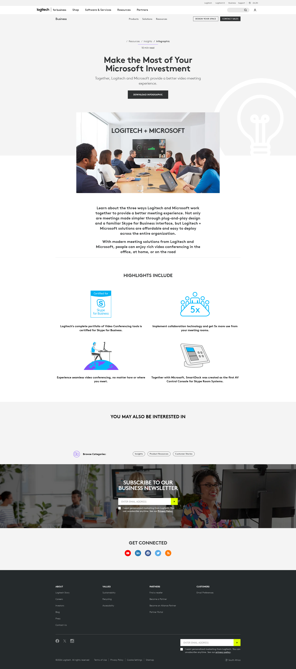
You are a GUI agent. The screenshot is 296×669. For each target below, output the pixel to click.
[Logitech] (53, 9)
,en (255, 3)
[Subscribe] (174, 501)
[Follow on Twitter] (65, 641)
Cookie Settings (134, 660)
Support (241, 3)
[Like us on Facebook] (57, 641)
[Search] (238, 10)
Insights (148, 41)
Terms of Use (100, 660)
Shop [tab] (75, 10)
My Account (255, 10)
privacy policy (223, 652)
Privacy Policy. (165, 511)
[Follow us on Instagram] (72, 641)
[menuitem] (134, 18)
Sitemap (150, 660)
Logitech (208, 3)
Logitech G (220, 3)
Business (232, 3)
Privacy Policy (116, 660)
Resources (134, 41)
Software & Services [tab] (98, 10)
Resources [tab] (124, 10)
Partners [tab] (142, 10)
